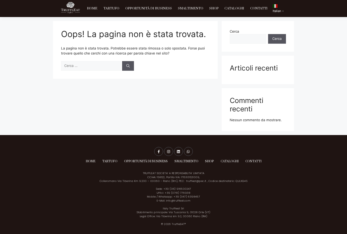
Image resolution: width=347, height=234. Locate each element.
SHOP (213, 8)
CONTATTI (258, 8)
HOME (92, 8)
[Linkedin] (178, 151)
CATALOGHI (234, 8)
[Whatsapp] (188, 151)
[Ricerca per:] (91, 66)
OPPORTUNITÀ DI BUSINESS (148, 8)
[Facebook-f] (158, 151)
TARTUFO (111, 8)
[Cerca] (128, 66)
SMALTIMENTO (190, 8)
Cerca (234, 31)
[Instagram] (168, 151)
